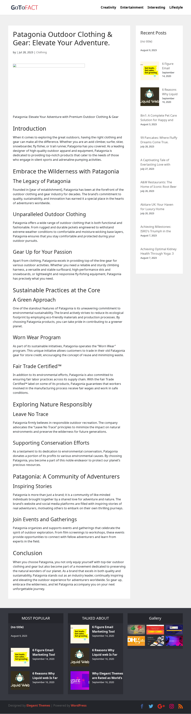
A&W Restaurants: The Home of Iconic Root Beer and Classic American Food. (158, 184)
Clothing (41, 52)
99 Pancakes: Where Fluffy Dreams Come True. (158, 140)
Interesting (156, 8)
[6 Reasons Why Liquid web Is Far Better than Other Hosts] (149, 96)
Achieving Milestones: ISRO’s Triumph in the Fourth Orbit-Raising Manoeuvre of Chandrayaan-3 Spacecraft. (155, 229)
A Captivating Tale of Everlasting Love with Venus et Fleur (155, 162)
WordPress (79, 705)
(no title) (146, 41)
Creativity (108, 8)
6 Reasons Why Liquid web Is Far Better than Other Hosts (170, 92)
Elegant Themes (38, 705)
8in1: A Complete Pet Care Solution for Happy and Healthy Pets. (158, 118)
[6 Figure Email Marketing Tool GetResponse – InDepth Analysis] (149, 70)
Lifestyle (176, 8)
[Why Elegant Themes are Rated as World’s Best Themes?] (80, 680)
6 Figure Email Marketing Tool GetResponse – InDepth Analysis (170, 66)
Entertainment (131, 8)
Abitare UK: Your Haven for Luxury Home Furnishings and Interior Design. (157, 207)
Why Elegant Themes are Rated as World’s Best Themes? (107, 675)
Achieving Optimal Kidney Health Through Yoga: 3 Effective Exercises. (158, 251)
